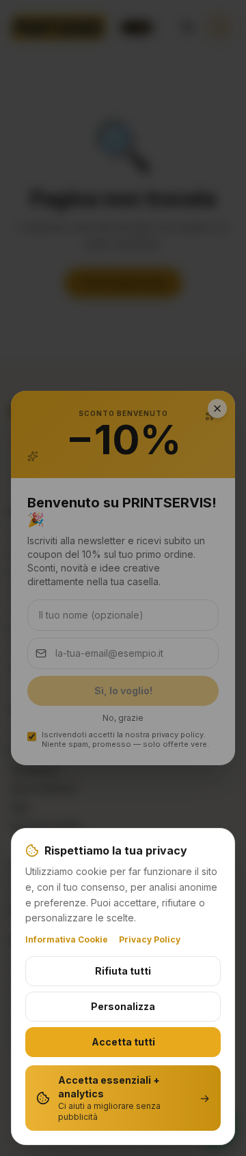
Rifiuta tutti (123, 971)
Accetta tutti (123, 1042)
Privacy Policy (149, 939)
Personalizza (123, 1006)
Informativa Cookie (66, 939)
